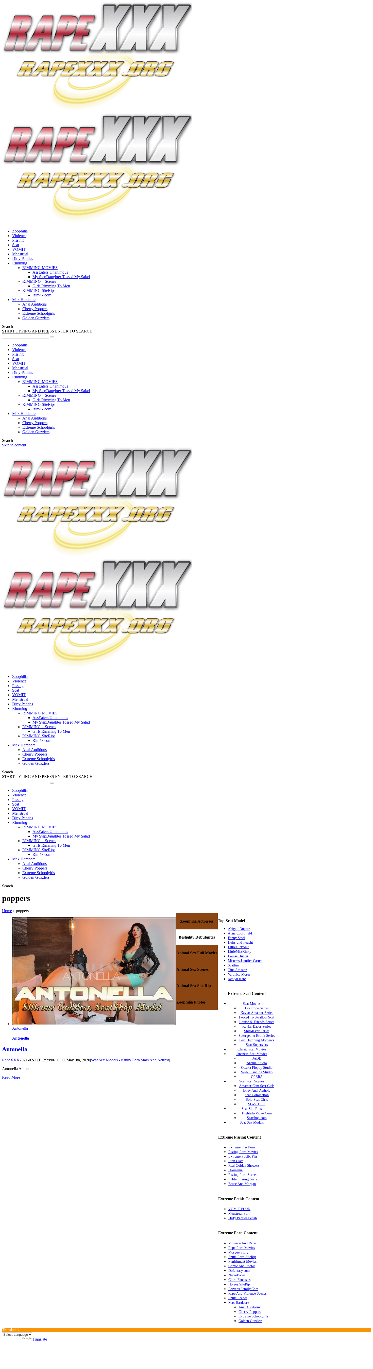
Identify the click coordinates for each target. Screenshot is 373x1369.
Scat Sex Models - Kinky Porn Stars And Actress (130, 1060)
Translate (39, 1339)
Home (7, 911)
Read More (11, 1077)
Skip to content (14, 445)
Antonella (20, 1028)
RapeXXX (11, 1060)
